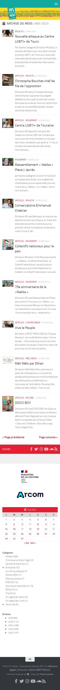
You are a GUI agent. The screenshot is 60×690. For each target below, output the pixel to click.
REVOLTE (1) (12, 589)
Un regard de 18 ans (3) (17, 597)
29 (6, 538)
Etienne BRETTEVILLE (39, 669)
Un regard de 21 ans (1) (17, 600)
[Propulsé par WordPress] (28, 674)
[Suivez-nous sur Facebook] (31, 449)
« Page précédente (13, 437)
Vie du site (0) (12, 604)
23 (14, 533)
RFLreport (31, 120)
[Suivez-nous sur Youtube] (46, 449)
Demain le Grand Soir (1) (17, 563)
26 (38, 533)
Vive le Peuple (25, 328)
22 (6, 533)
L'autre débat (33, 322)
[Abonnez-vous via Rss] (56, 449)
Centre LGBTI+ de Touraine (34, 125)
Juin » (33, 543)
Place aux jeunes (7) (15, 578)
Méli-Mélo (31, 358)
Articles (19, 76)
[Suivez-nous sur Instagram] (41, 449)
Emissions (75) (13, 567)
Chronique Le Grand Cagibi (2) (19, 560)
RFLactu (19, 31)
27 (46, 533)
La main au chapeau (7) (16, 571)
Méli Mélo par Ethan (29, 363)
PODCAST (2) (12, 582)
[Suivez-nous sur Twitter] (36, 449)
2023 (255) (13, 629)
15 (6, 529)
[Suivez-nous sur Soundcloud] (51, 449)
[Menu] (56, 4)
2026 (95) (12, 618)
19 (38, 529)
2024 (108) (13, 625)
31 (22, 538)
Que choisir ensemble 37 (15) (19, 586)
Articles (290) (12, 556)
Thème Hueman (46, 674)
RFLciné (30, 397)
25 (30, 533)
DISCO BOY (23, 403)
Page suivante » (48, 437)
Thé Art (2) (11, 593)
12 (38, 524)
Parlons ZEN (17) (13, 575)
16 (14, 529)
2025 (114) (13, 621)
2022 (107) (13, 632)
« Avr (26, 543)
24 (22, 533)
